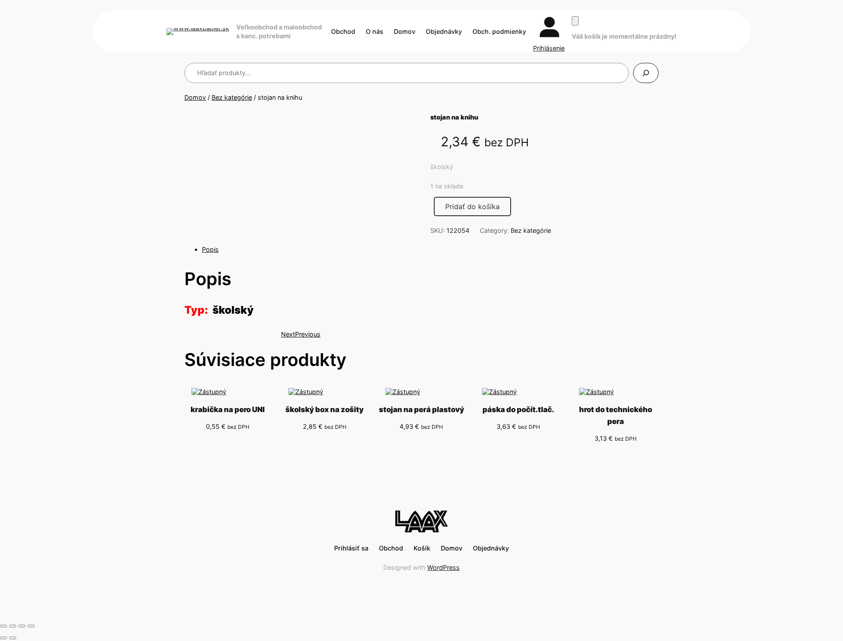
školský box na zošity (324, 409)
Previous (308, 334)
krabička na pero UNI (228, 409)
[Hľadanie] (646, 73)
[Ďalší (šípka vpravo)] (12, 638)
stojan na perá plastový (421, 409)
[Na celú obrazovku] (12, 626)
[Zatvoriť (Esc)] (31, 626)
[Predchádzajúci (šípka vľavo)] (3, 638)
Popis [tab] (210, 249)
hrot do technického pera (615, 415)
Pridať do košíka (472, 206)
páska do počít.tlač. (518, 409)
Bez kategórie (232, 97)
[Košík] (575, 20)
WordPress (443, 567)
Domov (195, 97)
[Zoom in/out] (3, 626)
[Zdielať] (21, 626)
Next (288, 334)
